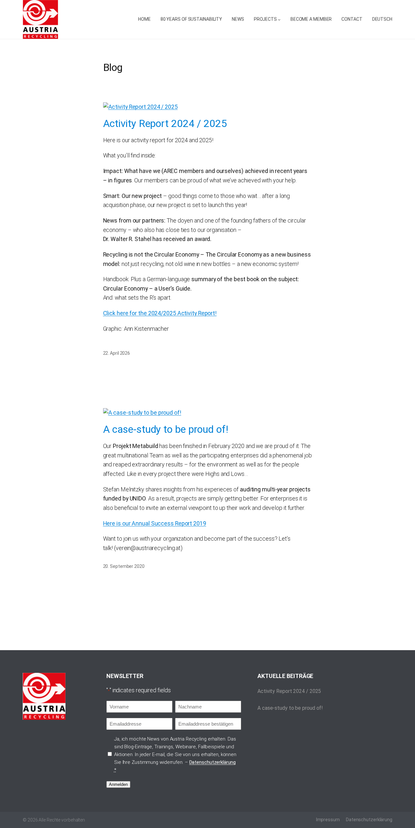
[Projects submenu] (279, 19)
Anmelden (118, 784)
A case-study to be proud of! (165, 429)
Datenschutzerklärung (212, 762)
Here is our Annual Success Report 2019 (154, 523)
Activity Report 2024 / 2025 (165, 124)
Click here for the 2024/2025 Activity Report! (160, 313)
